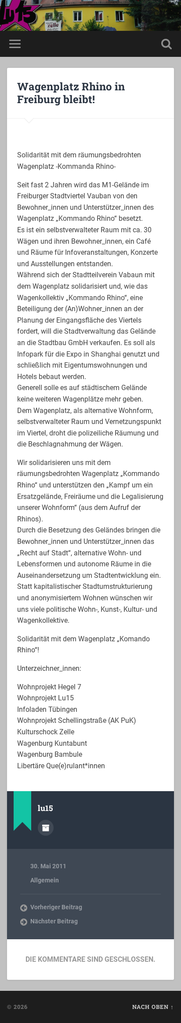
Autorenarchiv (46, 828)
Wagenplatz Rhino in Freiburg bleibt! (71, 92)
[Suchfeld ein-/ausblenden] (166, 44)
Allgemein (44, 880)
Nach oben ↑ (153, 1006)
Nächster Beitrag (54, 921)
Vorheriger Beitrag (56, 907)
